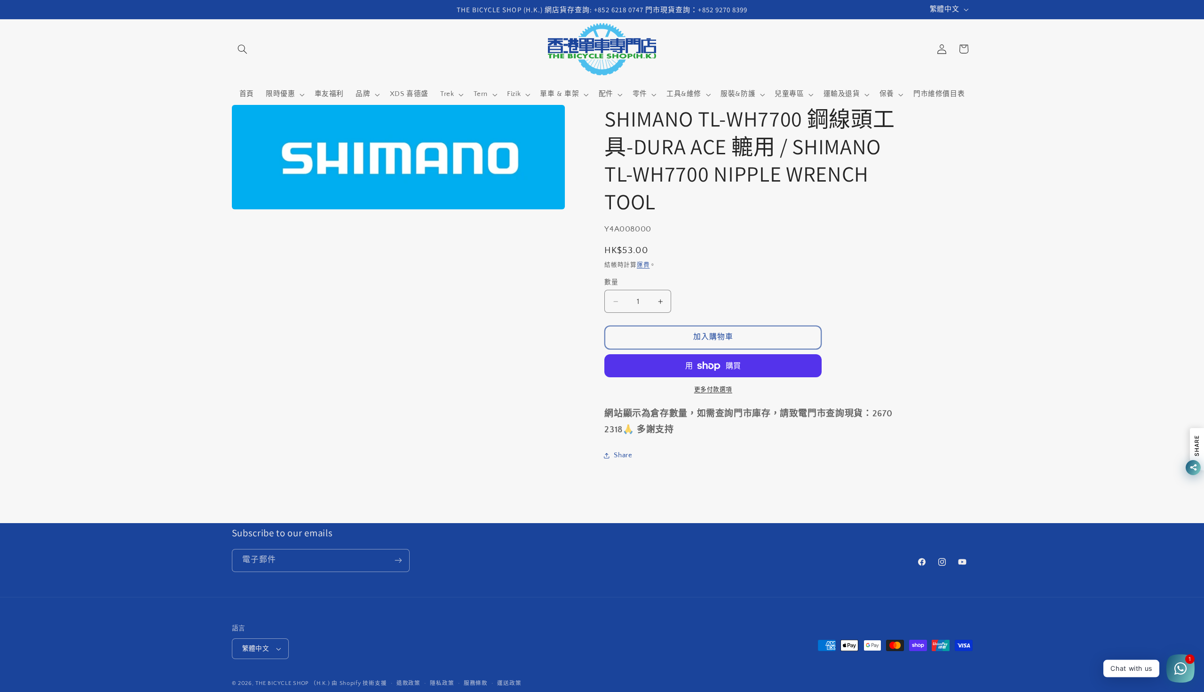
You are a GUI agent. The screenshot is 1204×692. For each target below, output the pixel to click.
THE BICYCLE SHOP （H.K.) (293, 683)
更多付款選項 (713, 389)
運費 (643, 265)
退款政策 (408, 683)
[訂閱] (398, 560)
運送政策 (509, 683)
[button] (242, 49)
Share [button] (623, 455)
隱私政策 (442, 683)
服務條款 (476, 683)
